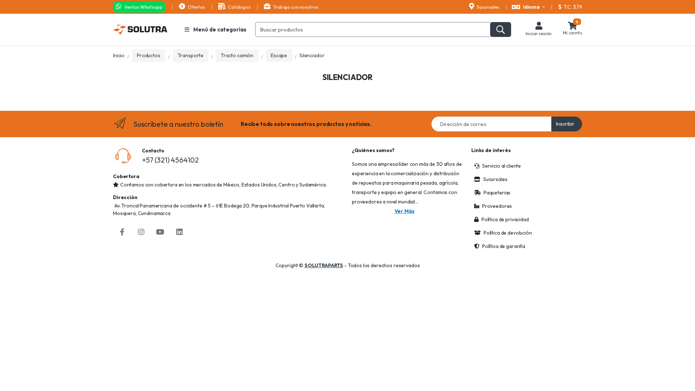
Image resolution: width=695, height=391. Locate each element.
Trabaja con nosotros (295, 7)
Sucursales (487, 7)
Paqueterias (497, 192)
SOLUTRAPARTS (323, 265)
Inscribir (565, 124)
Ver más (404, 211)
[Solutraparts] (140, 29)
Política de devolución (508, 233)
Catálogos (238, 7)
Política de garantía (503, 246)
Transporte (191, 55)
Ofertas (196, 7)
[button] (528, 7)
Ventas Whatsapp (143, 7)
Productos (148, 55)
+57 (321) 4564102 (170, 159)
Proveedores (497, 206)
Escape (279, 55)
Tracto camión (237, 55)
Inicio (119, 55)
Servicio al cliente (501, 166)
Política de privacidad (505, 219)
